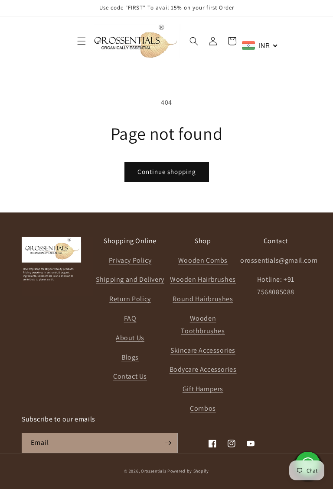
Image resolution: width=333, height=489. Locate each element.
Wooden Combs (203, 260)
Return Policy (130, 298)
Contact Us (130, 376)
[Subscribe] (167, 443)
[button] (81, 41)
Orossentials (153, 471)
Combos (203, 408)
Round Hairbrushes (203, 298)
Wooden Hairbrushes (203, 279)
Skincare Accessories (202, 350)
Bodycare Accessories (203, 369)
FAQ (130, 318)
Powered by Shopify (188, 471)
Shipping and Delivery (130, 279)
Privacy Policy (130, 260)
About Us (130, 337)
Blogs (130, 357)
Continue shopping (166, 171)
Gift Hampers (203, 388)
